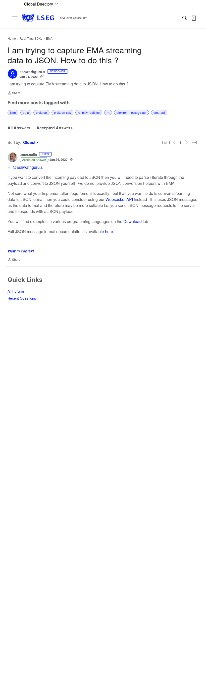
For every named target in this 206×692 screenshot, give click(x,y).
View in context (21, 250)
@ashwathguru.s (28, 167)
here (109, 231)
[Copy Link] (42, 76)
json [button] (13, 112)
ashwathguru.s (32, 72)
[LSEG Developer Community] (54, 18)
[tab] (19, 128)
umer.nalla (28, 154)
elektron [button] (41, 112)
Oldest (30, 142)
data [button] (26, 112)
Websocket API (119, 199)
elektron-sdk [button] (62, 112)
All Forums (16, 291)
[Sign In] (193, 18)
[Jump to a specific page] (194, 142)
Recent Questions (22, 298)
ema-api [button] (159, 112)
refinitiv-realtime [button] (89, 112)
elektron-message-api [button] (131, 112)
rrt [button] (108, 112)
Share (14, 93)
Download (132, 221)
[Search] (184, 18)
